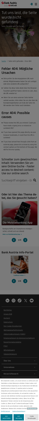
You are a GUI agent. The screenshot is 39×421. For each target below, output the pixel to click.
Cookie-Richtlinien (32, 408)
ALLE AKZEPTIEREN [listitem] (6, 417)
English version (5, 411)
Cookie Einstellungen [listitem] (32, 417)
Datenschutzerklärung (18, 411)
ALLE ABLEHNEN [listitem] (19, 417)
